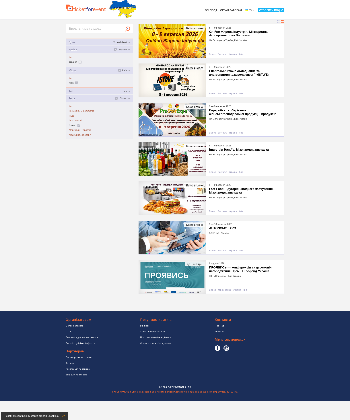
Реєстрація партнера (78, 368)
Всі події (211, 10)
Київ (241, 54)
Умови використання (152, 331)
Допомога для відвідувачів (155, 343)
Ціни (68, 331)
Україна (233, 54)
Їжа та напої (75, 120)
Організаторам (231, 10)
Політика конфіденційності (156, 337)
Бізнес (212, 54)
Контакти (220, 331)
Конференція (225, 290)
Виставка (222, 54)
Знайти (127, 29)
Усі (70, 57)
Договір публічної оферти (80, 343)
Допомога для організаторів (82, 337)
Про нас (219, 325)
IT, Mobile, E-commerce (81, 111)
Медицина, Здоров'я (80, 135)
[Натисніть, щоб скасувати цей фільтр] (80, 62)
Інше (71, 116)
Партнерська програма (79, 357)
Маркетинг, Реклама (80, 130)
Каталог (70, 363)
